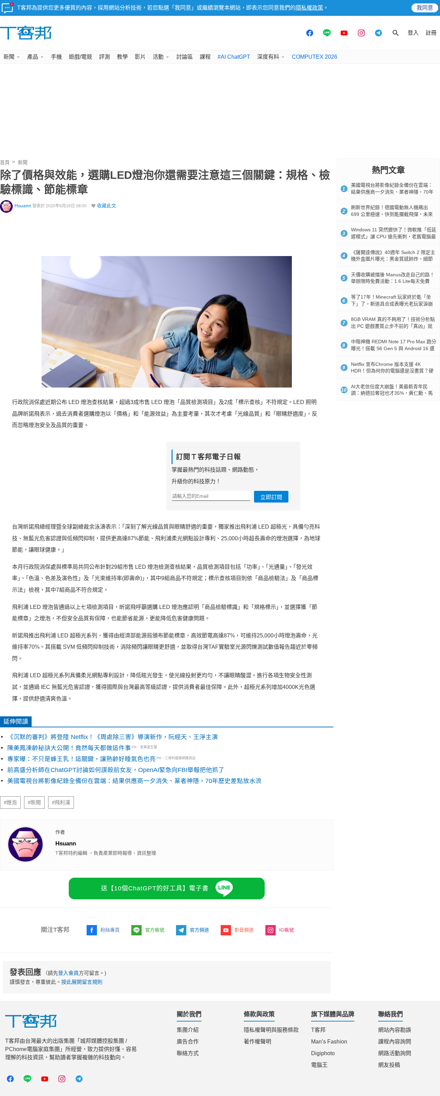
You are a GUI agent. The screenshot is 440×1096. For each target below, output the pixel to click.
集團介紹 (188, 1030)
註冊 (431, 33)
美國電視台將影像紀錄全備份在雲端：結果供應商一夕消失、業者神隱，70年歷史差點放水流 (134, 780)
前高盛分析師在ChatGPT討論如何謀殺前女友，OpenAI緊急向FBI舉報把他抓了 (115, 769)
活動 (158, 57)
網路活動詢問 (394, 1053)
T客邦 (318, 1030)
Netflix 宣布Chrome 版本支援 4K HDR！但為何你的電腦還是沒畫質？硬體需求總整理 (392, 370)
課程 (205, 57)
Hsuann (22, 205)
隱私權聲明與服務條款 (271, 1030)
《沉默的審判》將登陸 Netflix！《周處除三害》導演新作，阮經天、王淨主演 (112, 737)
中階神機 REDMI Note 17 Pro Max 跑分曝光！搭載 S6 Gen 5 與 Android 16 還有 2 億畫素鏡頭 (393, 348)
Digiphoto (323, 1053)
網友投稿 (389, 1065)
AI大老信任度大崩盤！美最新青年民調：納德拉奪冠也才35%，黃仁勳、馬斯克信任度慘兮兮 (392, 393)
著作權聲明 (257, 1042)
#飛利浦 (61, 802)
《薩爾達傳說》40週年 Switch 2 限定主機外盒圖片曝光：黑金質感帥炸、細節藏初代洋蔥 (393, 259)
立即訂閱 (271, 497)
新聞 (8, 57)
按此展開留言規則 (81, 982)
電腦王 (319, 1065)
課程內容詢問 (394, 1042)
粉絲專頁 (110, 930)
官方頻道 (199, 930)
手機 (56, 57)
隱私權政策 (309, 8)
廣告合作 (188, 1042)
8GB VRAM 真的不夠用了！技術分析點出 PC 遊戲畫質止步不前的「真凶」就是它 (393, 325)
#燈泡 (10, 802)
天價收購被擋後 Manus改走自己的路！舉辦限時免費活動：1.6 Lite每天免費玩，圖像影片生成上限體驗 (392, 281)
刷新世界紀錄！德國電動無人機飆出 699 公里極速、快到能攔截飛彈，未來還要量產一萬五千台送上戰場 (392, 214)
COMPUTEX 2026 (314, 57)
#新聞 (34, 802)
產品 (32, 57)
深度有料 (268, 57)
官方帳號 (154, 930)
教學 (122, 57)
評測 (104, 57)
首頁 (5, 162)
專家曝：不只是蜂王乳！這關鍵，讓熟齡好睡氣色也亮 (81, 758)
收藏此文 (106, 205)
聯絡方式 (188, 1053)
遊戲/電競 (80, 57)
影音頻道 (244, 930)
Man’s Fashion (329, 1042)
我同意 (425, 8)
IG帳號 (286, 930)
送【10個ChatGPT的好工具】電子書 (155, 888)
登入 (413, 33)
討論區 (184, 57)
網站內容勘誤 (394, 1030)
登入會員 (68, 973)
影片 (140, 57)
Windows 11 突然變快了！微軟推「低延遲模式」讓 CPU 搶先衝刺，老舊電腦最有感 (393, 236)
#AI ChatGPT (234, 57)
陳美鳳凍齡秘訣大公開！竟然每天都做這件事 (69, 748)
